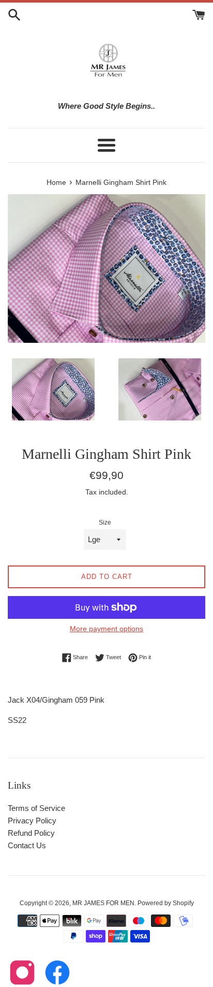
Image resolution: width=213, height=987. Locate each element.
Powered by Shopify (166, 903)
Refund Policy (31, 833)
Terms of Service (36, 808)
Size (105, 522)
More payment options (106, 629)
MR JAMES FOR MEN (103, 903)
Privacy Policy (32, 820)
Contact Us (27, 845)
